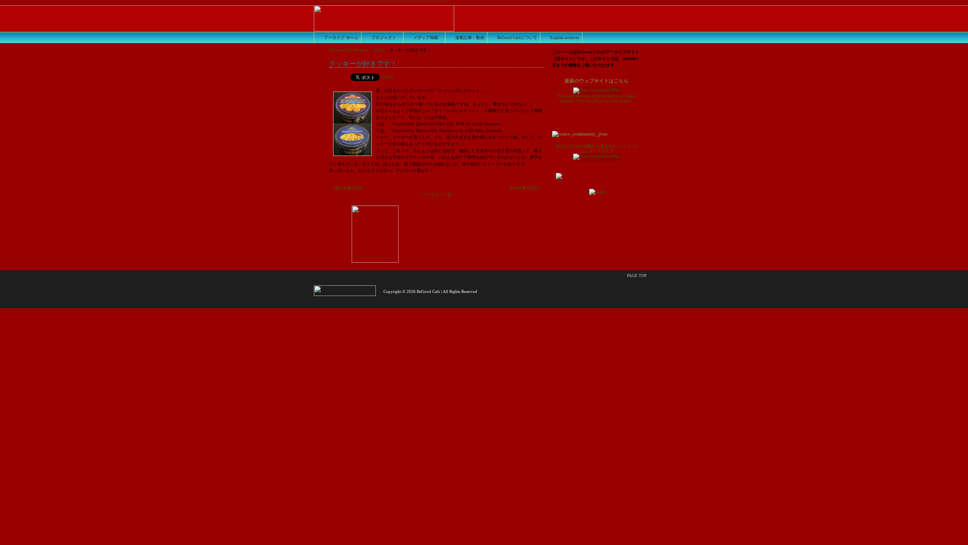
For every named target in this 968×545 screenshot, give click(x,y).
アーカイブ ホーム (341, 37)
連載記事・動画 (469, 37)
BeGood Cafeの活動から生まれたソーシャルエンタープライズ (597, 148)
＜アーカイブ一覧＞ (437, 194)
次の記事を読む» (525, 187)
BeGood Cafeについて (517, 37)
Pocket (387, 77)
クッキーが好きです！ (363, 63)
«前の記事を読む (348, 187)
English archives (564, 37)
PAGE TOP (637, 275)
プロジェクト (383, 37)
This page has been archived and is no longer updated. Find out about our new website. (596, 91)
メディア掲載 (425, 37)
